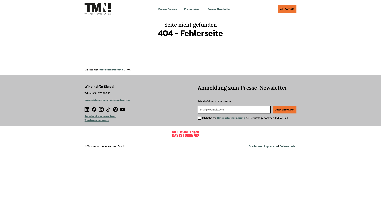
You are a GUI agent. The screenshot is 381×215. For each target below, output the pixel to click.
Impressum (271, 146)
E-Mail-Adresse (214, 101)
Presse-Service (167, 9)
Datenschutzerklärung (231, 118)
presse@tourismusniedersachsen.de (107, 100)
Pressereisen (192, 9)
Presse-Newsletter (218, 9)
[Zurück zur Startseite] (98, 9)
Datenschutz (287, 146)
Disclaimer (255, 146)
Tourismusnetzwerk (97, 120)
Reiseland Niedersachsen (100, 116)
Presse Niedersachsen (111, 69)
